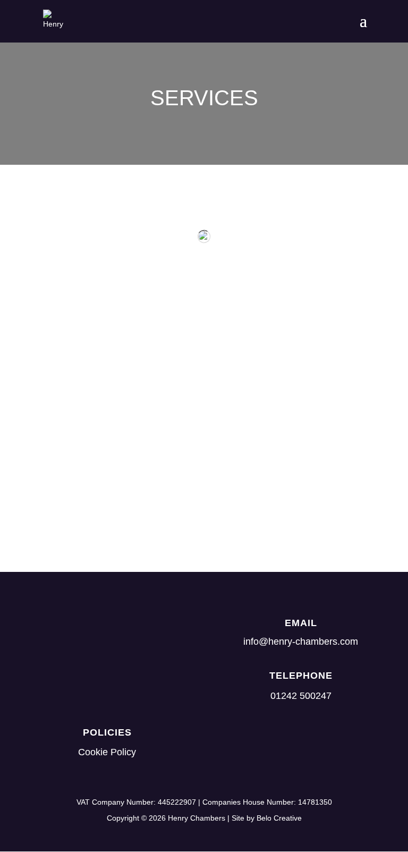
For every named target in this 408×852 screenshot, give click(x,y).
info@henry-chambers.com (300, 641)
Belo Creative (279, 818)
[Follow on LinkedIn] (280, 742)
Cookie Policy (107, 752)
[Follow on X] (321, 742)
